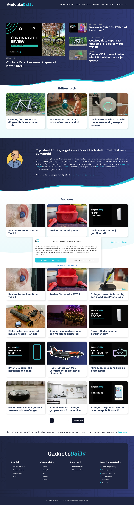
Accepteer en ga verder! (50, 260)
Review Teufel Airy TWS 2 (65, 230)
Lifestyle (110, 5)
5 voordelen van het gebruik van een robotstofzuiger (25, 409)
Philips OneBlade (19, 467)
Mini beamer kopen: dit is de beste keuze (108, 369)
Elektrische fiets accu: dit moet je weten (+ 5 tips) (23, 332)
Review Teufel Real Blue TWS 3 (23, 232)
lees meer (122, 432)
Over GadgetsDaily (109, 467)
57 (69, 420)
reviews (99, 167)
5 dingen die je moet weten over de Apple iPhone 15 (107, 409)
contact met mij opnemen (82, 175)
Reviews (45, 467)
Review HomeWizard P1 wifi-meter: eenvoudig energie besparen (108, 122)
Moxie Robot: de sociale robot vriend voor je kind (64, 121)
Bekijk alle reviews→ (119, 242)
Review (120, 5)
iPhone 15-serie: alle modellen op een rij (20, 369)
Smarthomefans (78, 467)
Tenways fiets (17, 473)
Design (70, 5)
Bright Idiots (83, 501)
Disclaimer (106, 480)
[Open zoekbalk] (126, 4)
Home (62, 5)
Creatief (86, 5)
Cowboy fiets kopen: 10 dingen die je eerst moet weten (106, 43)
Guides (45, 480)
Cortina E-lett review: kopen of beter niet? (31, 64)
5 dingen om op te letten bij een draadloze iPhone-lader (107, 295)
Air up (15, 476)
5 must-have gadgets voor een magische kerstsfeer (65, 332)
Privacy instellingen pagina (83, 260)
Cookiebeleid (60, 265)
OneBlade (66, 167)
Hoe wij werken (107, 470)
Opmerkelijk (98, 5)
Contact (105, 483)
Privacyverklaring (71, 265)
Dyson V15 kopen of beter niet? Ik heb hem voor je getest (106, 57)
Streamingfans (77, 470)
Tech (78, 5)
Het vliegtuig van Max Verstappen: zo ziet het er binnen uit (65, 371)
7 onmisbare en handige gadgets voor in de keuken (66, 409)
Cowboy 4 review (19, 470)
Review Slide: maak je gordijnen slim (104, 232)
